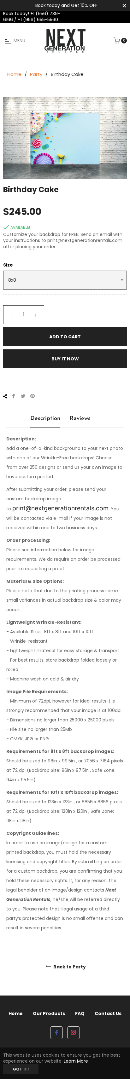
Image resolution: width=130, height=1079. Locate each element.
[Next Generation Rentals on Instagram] (73, 1033)
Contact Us (108, 1013)
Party (36, 74)
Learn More (76, 1061)
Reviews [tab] (80, 419)
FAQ (80, 1013)
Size (8, 265)
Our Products (49, 1013)
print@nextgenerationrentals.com (60, 508)
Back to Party (69, 967)
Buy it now (65, 359)
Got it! (21, 1069)
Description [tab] (45, 419)
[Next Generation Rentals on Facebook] (56, 1033)
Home (14, 74)
